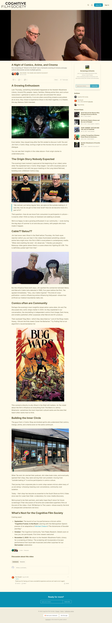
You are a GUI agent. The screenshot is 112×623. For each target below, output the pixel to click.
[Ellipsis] (68, 577)
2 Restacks (26, 550)
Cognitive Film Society (42, 73)
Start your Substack (51, 615)
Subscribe (98, 5)
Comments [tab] (15, 562)
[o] (77, 114)
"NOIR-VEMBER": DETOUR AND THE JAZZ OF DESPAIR (90, 128)
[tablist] (19, 561)
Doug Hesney (23, 73)
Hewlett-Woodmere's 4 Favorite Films (90, 143)
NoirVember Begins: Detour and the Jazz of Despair (90, 121)
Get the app (64, 615)
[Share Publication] (91, 5)
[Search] (88, 5)
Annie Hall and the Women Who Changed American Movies (90, 113)
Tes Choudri (30, 73)
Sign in (107, 5)
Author (17, 579)
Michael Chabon (41, 526)
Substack (47, 619)
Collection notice (69, 611)
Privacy (57, 611)
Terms (62, 611)
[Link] (9, 85)
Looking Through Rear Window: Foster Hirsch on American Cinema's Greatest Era (90, 136)
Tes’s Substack (84, 101)
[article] (87, 114)
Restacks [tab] (22, 562)
